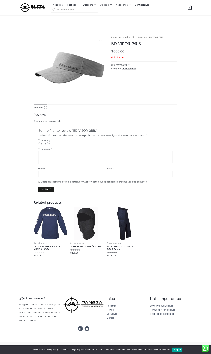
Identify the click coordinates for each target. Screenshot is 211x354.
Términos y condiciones (162, 309)
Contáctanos (142, 4)
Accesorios (122, 4)
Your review (45, 149)
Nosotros (58, 4)
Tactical (71, 4)
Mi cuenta (112, 313)
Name (42, 168)
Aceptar (177, 349)
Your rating (45, 140)
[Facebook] (80, 328)
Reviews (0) (40, 107)
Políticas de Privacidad (162, 313)
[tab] (40, 108)
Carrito (110, 317)
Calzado (104, 4)
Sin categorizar (139, 37)
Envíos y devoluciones (161, 305)
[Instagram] (87, 328)
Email (110, 168)
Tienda (110, 309)
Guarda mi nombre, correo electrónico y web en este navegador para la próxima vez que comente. (94, 181)
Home (114, 37)
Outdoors (88, 4)
